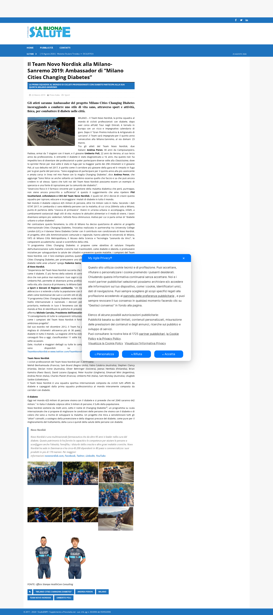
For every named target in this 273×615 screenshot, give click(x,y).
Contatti (65, 47)
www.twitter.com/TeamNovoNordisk (70, 351)
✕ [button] (183, 258)
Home (30, 47)
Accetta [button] (170, 354)
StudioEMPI (43, 612)
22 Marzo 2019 (38, 95)
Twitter (80, 455)
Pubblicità (46, 47)
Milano (102, 591)
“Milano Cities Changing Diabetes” (54, 591)
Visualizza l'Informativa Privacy (145, 343)
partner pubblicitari (152, 333)
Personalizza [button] (105, 354)
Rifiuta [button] (137, 354)
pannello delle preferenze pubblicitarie (148, 296)
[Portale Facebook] (236, 20)
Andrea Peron (85, 591)
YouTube (101, 455)
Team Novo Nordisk (40, 597)
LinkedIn (90, 455)
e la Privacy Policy (109, 338)
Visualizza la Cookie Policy (105, 343)
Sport (67, 95)
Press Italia (54, 95)
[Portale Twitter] (241, 20)
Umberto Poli (64, 597)
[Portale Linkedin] (247, 20)
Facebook (70, 455)
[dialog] (136, 307)
